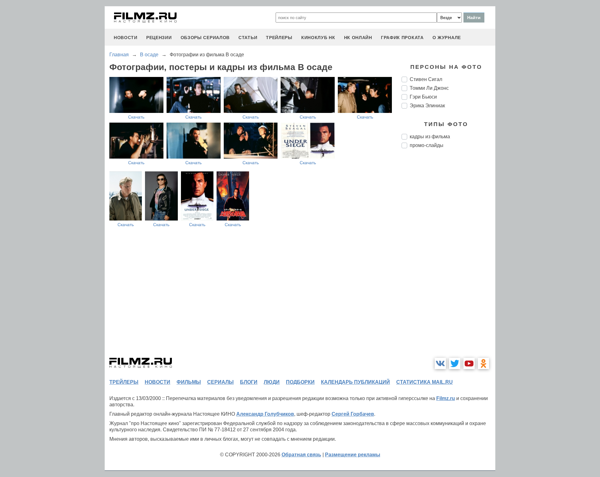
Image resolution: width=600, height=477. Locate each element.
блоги (249, 382)
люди (272, 382)
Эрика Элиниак (427, 105)
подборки (300, 382)
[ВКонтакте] (440, 363)
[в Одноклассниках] (483, 363)
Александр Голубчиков (265, 414)
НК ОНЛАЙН (358, 37)
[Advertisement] (448, 258)
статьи (247, 37)
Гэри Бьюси (423, 96)
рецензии (159, 37)
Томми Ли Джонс (429, 88)
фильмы (189, 382)
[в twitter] (454, 363)
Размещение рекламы (352, 454)
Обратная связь (301, 454)
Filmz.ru (445, 398)
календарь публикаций (355, 382)
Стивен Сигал (426, 79)
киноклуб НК (318, 37)
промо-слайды (426, 145)
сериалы (220, 382)
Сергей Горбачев (353, 414)
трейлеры (279, 37)
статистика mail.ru (424, 382)
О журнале (446, 37)
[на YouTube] (469, 363)
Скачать (136, 116)
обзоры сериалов (205, 37)
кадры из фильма (430, 136)
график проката (402, 37)
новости (126, 37)
